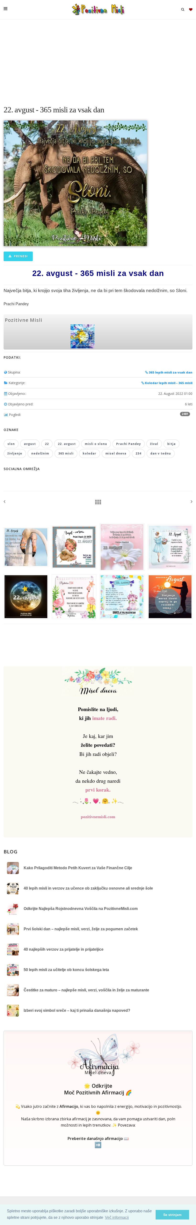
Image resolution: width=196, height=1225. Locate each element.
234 (138, 453)
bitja (171, 444)
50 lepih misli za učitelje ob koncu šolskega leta (66, 970)
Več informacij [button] (117, 1217)
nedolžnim (40, 453)
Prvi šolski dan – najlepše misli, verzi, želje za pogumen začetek (81, 929)
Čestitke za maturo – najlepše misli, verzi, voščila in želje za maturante (86, 990)
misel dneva (115, 453)
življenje (14, 453)
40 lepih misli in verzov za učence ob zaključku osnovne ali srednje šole (88, 888)
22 (47, 444)
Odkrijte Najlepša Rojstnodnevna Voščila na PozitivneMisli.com (81, 909)
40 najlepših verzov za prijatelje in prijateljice (63, 949)
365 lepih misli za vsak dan (170, 372)
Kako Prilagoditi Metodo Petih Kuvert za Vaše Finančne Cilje (78, 868)
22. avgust (67, 444)
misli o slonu (96, 444)
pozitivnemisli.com (98, 816)
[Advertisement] (98, 59)
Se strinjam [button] (172, 1215)
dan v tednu (160, 453)
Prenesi (20, 256)
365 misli (66, 453)
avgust (30, 444)
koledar (89, 453)
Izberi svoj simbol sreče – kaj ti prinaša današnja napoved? (77, 1010)
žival (154, 444)
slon (11, 444)
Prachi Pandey (128, 444)
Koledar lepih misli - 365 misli (168, 383)
